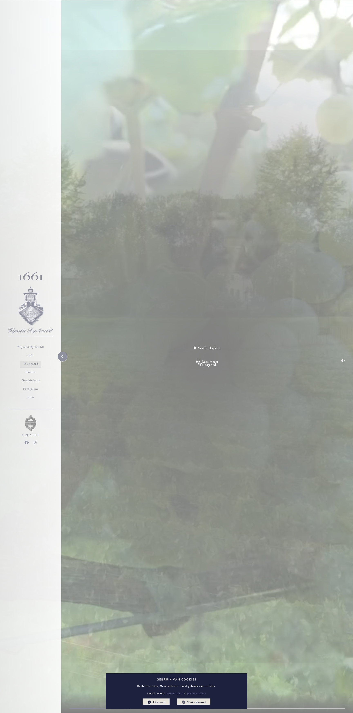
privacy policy (196, 693)
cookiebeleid (174, 693)
